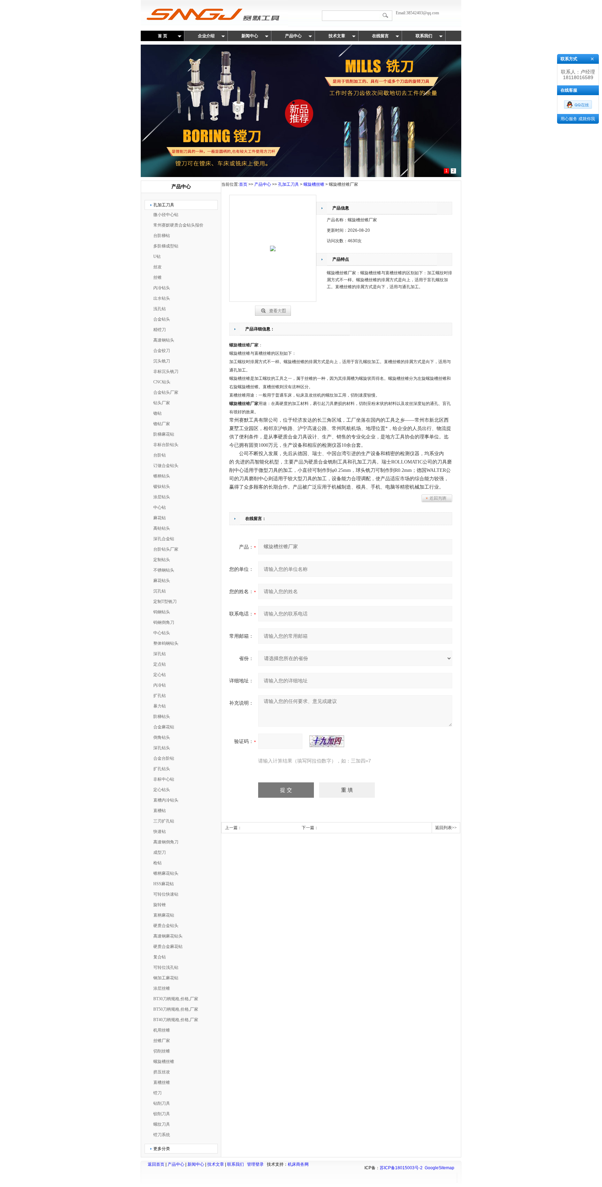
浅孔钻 (159, 308)
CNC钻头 (161, 382)
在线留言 (380, 35)
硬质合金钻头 (165, 925)
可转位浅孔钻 (165, 967)
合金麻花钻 (163, 727)
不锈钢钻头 (163, 570)
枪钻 (157, 862)
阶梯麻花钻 (163, 434)
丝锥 (157, 277)
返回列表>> (446, 827)
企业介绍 (206, 35)
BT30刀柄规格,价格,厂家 (175, 998)
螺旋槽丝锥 (163, 1061)
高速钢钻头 (163, 340)
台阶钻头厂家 (165, 549)
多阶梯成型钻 (165, 246)
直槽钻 (159, 810)
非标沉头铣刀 (165, 371)
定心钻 (159, 674)
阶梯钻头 (161, 716)
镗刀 (157, 1092)
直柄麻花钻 (163, 915)
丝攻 (157, 267)
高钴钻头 (161, 528)
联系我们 (424, 35)
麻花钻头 (161, 580)
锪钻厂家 (161, 423)
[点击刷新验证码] (326, 741)
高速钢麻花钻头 (168, 936)
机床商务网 (298, 1164)
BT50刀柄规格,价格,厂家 (175, 1009)
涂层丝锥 (161, 988)
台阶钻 (159, 455)
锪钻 (157, 413)
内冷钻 (159, 685)
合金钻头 (161, 319)
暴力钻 (159, 706)
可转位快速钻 (165, 894)
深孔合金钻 (163, 538)
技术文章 (337, 35)
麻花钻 (159, 517)
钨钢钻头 (161, 612)
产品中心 (293, 35)
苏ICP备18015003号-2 (401, 1167)
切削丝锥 (161, 1051)
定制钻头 (161, 559)
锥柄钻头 (161, 476)
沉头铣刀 (161, 361)
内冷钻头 (161, 287)
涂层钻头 (161, 497)
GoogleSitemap (439, 1167)
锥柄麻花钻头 (165, 873)
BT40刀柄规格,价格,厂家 (175, 1019)
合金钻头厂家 (165, 392)
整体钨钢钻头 (165, 643)
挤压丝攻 (161, 1072)
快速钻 (159, 831)
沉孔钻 (159, 591)
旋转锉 (159, 904)
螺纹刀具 (161, 1124)
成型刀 (159, 852)
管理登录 (255, 1164)
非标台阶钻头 (165, 444)
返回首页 (156, 1164)
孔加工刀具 (163, 204)
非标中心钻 (163, 779)
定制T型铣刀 (165, 601)
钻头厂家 (161, 402)
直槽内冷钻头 (165, 800)
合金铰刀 (161, 350)
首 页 (162, 35)
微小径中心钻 (165, 214)
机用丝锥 (161, 1030)
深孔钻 (159, 653)
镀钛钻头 (161, 486)
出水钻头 (161, 298)
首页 (243, 184)
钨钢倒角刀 (163, 622)
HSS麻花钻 (163, 883)
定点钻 (159, 664)
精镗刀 (159, 329)
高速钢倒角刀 (165, 842)
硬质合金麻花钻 (168, 946)
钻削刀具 (161, 1103)
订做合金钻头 (165, 465)
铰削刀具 (161, 1113)
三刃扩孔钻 (163, 821)
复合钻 (159, 957)
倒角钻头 (161, 737)
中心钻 (159, 507)
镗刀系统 (161, 1134)
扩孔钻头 (161, 768)
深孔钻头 (161, 747)
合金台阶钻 (163, 758)
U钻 (157, 256)
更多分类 (161, 1148)
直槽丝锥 (161, 1082)
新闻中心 (249, 35)
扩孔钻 (159, 695)
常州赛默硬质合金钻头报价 (178, 225)
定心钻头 (161, 789)
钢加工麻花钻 (165, 977)
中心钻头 (161, 632)
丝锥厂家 (161, 1040)
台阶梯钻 (161, 235)
